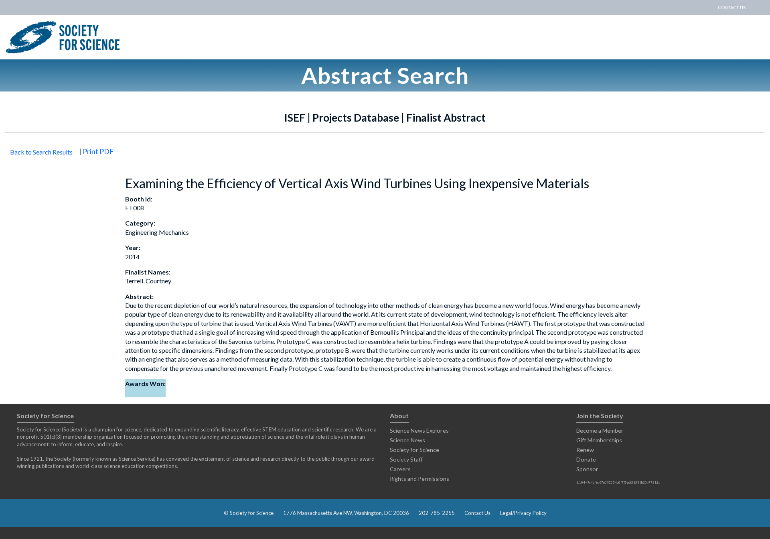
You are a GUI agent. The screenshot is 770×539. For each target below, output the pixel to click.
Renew (585, 449)
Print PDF (98, 151)
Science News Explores (419, 430)
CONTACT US (732, 7)
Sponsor (587, 469)
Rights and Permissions (419, 478)
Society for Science (414, 449)
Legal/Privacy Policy (523, 513)
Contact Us (477, 513)
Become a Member (600, 430)
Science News (407, 440)
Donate (586, 459)
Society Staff (406, 459)
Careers (400, 469)
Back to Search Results (41, 152)
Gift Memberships (599, 440)
